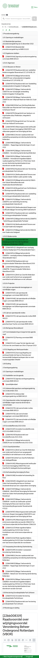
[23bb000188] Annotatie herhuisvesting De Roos (18, 477)
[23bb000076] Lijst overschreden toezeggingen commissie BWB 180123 (15, 415)
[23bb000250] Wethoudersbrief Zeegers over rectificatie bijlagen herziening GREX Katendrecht (19, 209)
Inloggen (28, 656)
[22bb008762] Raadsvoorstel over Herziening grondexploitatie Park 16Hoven (19, 170)
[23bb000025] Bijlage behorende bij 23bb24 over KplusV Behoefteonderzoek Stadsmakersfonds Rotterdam (18, 182)
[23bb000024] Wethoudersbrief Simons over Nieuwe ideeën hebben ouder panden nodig (19, 176)
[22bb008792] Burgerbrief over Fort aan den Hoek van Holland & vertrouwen (18, 122)
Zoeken (3, 15)
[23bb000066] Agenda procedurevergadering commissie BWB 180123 (19, 58)
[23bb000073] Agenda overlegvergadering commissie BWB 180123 (18, 380)
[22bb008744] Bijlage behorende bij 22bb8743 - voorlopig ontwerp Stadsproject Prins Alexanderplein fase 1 (18, 255)
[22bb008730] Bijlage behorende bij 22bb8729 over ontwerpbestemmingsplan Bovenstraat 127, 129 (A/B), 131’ (16, 78)
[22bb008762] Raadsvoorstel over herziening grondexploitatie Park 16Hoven (19, 603)
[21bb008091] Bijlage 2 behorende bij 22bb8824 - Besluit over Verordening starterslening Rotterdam (19, 574)
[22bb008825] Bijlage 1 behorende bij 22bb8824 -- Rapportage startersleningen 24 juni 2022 (18, 145)
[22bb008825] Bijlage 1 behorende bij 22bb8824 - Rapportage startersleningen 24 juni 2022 (18, 566)
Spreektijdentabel (11, 384)
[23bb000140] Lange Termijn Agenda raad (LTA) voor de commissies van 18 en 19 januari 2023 (19, 344)
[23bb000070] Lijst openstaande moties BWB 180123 (19, 317)
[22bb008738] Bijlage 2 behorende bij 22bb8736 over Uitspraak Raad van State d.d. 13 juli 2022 (19, 99)
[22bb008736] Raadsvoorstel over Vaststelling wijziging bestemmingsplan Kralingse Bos (19, 85)
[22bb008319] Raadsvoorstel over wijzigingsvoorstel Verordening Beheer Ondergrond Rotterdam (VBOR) (15, 242)
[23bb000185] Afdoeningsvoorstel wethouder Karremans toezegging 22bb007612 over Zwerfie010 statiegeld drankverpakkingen (19, 466)
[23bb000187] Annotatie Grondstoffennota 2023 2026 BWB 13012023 (18, 430)
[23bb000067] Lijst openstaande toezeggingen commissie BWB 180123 (15, 294)
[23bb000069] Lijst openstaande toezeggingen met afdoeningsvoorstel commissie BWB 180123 (18, 306)
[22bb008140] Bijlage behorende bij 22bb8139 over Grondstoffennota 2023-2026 (17, 441)
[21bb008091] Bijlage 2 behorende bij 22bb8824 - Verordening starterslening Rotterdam (19, 152)
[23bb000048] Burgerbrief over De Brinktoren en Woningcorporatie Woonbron (19, 189)
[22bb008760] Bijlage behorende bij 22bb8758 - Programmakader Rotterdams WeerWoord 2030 (16, 269)
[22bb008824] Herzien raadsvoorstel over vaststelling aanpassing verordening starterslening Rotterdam (19, 137)
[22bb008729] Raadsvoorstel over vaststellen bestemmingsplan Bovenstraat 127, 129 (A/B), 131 (19, 71)
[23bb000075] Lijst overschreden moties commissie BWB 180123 (17, 409)
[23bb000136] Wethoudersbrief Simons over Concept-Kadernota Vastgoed (18, 225)
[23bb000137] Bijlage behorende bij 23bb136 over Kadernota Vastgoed (19, 231)
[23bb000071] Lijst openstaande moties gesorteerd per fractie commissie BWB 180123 (17, 323)
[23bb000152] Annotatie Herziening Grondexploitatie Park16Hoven (16, 597)
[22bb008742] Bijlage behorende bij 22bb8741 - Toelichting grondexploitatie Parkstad (19, 220)
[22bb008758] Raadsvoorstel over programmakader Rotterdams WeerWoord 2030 (18, 262)
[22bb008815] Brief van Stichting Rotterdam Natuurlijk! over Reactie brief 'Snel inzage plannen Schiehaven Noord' (19, 107)
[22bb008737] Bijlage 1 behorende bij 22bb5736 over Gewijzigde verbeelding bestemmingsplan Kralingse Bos (16, 92)
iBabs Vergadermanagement (12, 656)
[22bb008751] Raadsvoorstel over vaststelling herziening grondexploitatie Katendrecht (19, 195)
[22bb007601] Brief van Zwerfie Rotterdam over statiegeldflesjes (18, 459)
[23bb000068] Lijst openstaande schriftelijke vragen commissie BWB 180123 (19, 300)
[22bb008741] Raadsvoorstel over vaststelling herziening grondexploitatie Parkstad (19, 214)
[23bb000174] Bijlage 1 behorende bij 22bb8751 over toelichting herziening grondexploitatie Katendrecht (16, 202)
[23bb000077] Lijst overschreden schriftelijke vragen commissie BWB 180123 (19, 421)
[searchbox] (16, 18)
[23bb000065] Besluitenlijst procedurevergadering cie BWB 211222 (15, 48)
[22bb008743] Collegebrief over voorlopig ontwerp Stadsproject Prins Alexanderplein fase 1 (18, 249)
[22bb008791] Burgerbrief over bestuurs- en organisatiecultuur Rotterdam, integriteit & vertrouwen (18, 115)
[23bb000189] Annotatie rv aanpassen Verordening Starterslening (16, 551)
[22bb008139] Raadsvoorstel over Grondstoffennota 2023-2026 (15, 436)
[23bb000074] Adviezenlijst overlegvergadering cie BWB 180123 (14, 395)
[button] (34, 18)
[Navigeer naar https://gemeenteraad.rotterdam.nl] (10, 7)
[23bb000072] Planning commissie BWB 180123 (17, 339)
